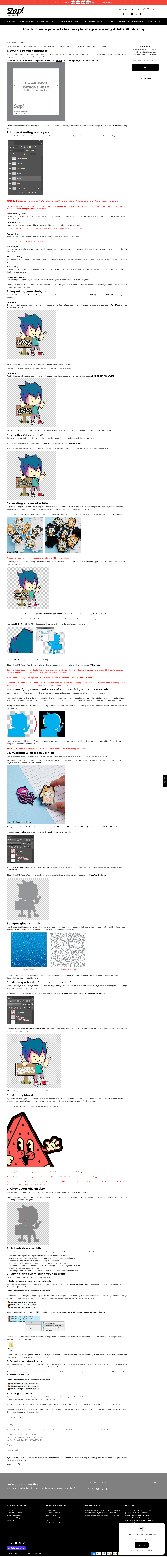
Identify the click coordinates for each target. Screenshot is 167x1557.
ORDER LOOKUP (153, 21)
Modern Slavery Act (53, 1523)
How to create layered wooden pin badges (102, 1515)
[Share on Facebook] (15, 1464)
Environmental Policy (54, 1518)
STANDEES (136, 21)
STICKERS (11, 21)
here (59, 60)
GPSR (48, 1520)
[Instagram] (136, 14)
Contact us (50, 1510)
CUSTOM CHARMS (28, 21)
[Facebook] (123, 14)
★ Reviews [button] (165, 780)
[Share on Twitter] (19, 1464)
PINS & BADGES (47, 21)
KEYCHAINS (65, 21)
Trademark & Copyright (16, 1518)
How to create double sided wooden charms (102, 1510)
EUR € (154, 9)
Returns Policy (51, 1515)
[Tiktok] (140, 14)
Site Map (10, 1520)
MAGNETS (79, 21)
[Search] (144, 9)
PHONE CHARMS (96, 21)
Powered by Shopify (33, 1553)
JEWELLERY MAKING (117, 21)
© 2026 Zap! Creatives (15, 1553)
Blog (9, 1523)
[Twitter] (127, 14)
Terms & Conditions (14, 1513)
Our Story (10, 1510)
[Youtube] (131, 14)
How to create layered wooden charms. (100, 1513)
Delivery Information (54, 1513)
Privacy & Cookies (14, 1515)
